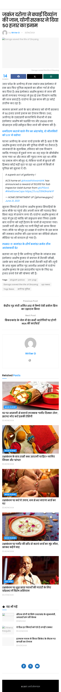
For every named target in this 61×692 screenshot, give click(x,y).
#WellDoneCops (14, 191)
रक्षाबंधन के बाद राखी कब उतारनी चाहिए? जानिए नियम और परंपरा (28, 458)
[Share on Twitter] (34, 76)
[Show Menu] (57, 4)
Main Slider (10, 407)
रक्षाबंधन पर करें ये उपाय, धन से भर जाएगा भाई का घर (29, 502)
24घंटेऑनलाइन (34, 686)
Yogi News (9, 289)
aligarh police (17, 280)
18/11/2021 (22, 621)
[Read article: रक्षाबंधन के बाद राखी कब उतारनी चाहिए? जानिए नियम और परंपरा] (30, 439)
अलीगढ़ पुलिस (24, 289)
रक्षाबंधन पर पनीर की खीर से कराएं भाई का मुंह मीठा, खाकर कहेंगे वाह (30, 545)
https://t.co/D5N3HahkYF (39, 191)
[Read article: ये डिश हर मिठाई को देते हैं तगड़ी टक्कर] (8, 630)
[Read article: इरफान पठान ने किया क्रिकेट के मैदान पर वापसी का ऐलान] (8, 641)
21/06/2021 (30, 32)
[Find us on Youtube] (37, 666)
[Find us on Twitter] (30, 666)
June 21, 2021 (12, 201)
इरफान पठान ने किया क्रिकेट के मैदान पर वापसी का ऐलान (36, 640)
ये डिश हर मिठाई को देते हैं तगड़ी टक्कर (34, 627)
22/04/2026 (23, 631)
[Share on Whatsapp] (51, 76)
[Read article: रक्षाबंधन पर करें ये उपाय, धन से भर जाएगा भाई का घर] (30, 483)
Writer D (15, 32)
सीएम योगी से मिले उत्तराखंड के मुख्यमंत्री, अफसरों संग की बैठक (36, 616)
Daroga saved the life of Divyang (21, 284)
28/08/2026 (9, 420)
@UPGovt (43, 187)
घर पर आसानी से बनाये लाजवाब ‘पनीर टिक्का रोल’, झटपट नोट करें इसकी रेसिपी (30, 414)
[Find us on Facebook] (23, 666)
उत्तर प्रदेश (9, 581)
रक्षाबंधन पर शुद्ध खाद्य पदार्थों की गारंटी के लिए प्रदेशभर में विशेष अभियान (26, 589)
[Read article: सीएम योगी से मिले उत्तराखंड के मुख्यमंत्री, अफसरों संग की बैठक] (8, 617)
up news (45, 284)
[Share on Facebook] (18, 76)
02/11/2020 (22, 645)
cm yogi (32, 280)
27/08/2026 (9, 595)
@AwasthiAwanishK (32, 180)
